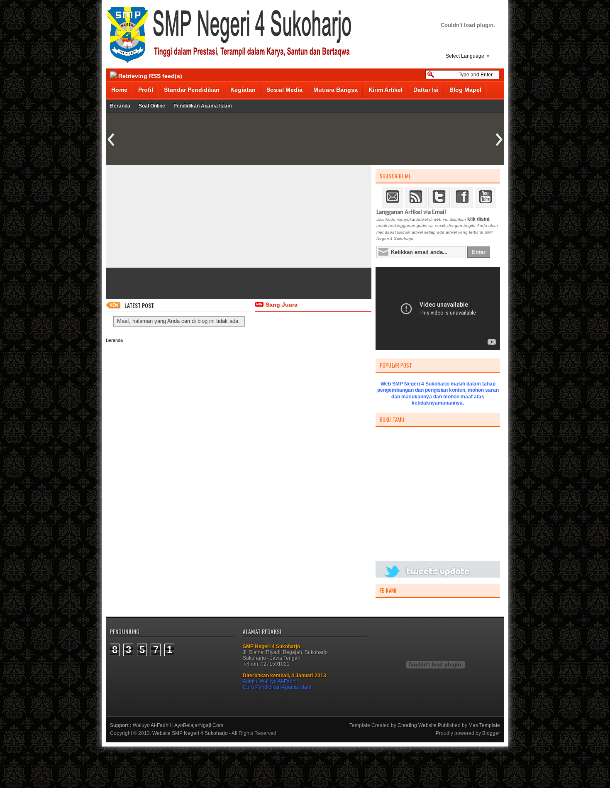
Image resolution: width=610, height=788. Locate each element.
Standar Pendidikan (192, 89)
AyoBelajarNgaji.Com (198, 725)
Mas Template (484, 725)
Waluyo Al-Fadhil (152, 725)
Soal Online (152, 106)
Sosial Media (284, 89)
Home (119, 89)
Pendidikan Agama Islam (202, 106)
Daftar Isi (426, 89)
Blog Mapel (465, 89)
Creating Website (417, 725)
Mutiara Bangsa (335, 89)
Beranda (120, 106)
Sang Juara (282, 304)
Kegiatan (243, 89)
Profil (145, 89)
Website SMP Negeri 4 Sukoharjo (190, 733)
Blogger (491, 733)
